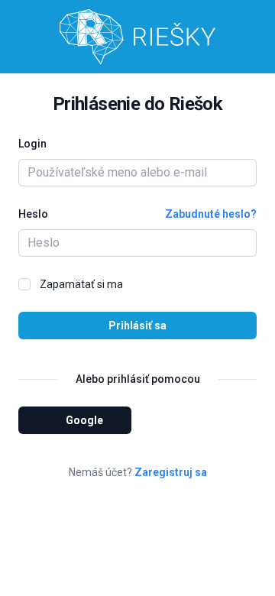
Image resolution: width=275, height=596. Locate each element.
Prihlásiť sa (137, 325)
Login (32, 144)
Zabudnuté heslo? (211, 214)
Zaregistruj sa (170, 472)
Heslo (33, 214)
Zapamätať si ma (81, 284)
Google (84, 420)
